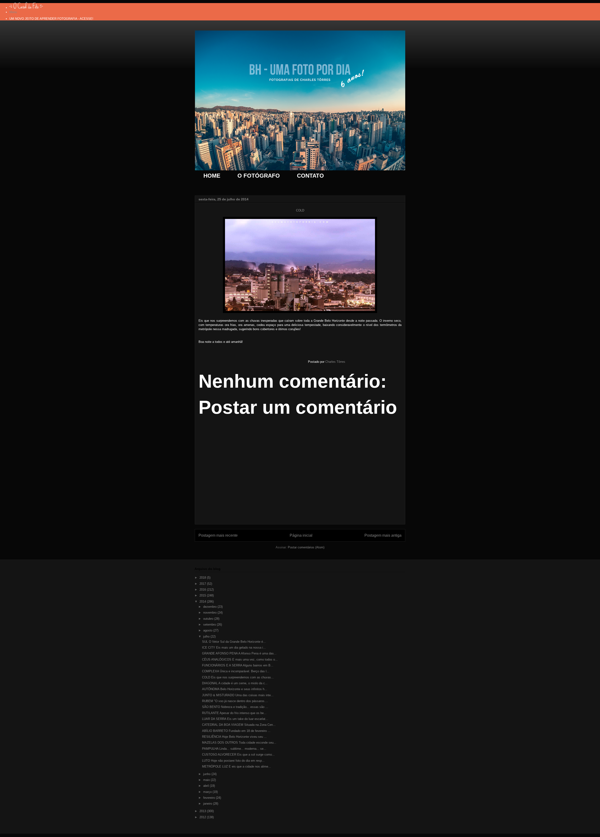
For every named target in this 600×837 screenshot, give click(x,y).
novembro (210, 612)
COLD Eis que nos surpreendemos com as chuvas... (238, 677)
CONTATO (310, 175)
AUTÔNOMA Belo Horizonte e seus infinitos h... (234, 689)
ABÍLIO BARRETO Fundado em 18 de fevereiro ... (236, 731)
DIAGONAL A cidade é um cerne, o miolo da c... (235, 683)
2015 (203, 595)
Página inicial (301, 535)
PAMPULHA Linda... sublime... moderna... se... (234, 748)
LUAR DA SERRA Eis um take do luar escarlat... (235, 719)
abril (206, 785)
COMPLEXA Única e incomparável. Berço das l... (235, 671)
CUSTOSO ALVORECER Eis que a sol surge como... (238, 754)
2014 (203, 601)
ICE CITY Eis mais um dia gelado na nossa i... (234, 647)
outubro (208, 618)
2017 (203, 583)
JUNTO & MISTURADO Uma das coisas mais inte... (238, 695)
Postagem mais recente (218, 535)
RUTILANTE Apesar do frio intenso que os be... (234, 713)
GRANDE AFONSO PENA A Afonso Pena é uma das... (239, 653)
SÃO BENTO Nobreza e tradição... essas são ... (235, 707)
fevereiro (209, 797)
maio (207, 780)
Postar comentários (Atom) (306, 547)
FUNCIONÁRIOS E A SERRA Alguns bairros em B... (237, 665)
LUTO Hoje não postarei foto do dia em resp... (233, 760)
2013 (203, 811)
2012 (203, 817)
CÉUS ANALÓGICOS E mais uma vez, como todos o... (240, 659)
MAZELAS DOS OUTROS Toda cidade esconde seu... (239, 742)
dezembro (210, 606)
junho (207, 774)
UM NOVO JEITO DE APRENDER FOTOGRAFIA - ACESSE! (51, 18)
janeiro (208, 803)
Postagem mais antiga (382, 535)
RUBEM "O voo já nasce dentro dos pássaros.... (235, 701)
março (208, 792)
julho (206, 636)
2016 (203, 589)
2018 (203, 577)
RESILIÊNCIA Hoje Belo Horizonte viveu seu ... (234, 736)
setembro (210, 624)
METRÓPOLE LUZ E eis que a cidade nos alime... (236, 766)
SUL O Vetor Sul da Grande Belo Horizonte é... (234, 641)
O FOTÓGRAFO (258, 175)
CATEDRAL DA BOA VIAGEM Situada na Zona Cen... (239, 724)
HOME (211, 175)
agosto (208, 630)
